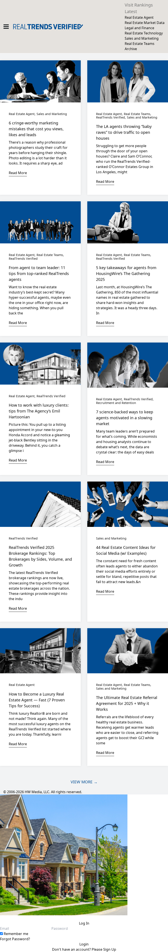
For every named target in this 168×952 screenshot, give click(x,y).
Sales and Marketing (142, 38)
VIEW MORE (84, 781)
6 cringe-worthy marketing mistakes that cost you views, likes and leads (36, 128)
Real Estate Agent (139, 17)
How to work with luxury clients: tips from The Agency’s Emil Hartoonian (39, 410)
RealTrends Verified (110, 117)
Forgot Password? (15, 939)
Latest (131, 11)
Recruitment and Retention (116, 403)
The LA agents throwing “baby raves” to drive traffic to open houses (124, 132)
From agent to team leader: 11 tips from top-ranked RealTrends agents (39, 273)
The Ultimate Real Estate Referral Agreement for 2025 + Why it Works (126, 703)
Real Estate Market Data (144, 22)
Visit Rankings (139, 5)
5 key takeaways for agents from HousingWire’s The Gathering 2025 (126, 273)
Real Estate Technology (144, 33)
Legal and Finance (139, 27)
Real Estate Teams (139, 43)
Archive (131, 48)
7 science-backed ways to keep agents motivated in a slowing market (124, 417)
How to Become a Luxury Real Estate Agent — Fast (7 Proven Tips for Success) (37, 699)
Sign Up (109, 949)
